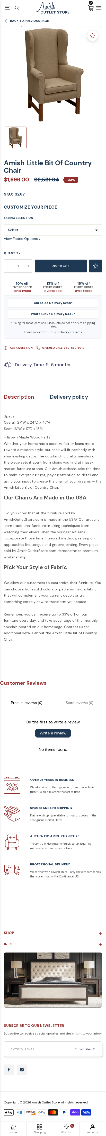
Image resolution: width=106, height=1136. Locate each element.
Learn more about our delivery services (53, 332)
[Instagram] (22, 1070)
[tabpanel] (53, 75)
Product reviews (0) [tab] (26, 703)
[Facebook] (9, 1070)
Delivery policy (69, 397)
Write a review (53, 733)
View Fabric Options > (22, 238)
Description (19, 397)
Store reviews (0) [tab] (79, 703)
